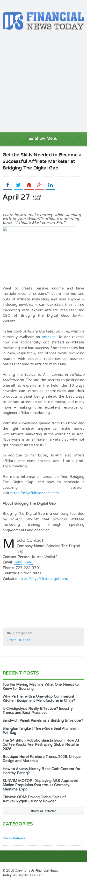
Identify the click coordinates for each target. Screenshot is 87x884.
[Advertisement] (43, 81)
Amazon (49, 337)
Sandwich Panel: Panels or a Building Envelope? (43, 720)
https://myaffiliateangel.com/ (44, 579)
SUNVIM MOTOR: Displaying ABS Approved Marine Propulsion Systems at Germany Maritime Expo (40, 785)
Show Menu (46, 138)
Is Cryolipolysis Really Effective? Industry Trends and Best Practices (38, 711)
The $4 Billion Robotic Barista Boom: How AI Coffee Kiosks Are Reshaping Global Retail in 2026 (41, 744)
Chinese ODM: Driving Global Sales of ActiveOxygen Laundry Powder (34, 799)
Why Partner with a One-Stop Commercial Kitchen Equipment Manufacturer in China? (39, 698)
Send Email (23, 562)
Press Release (18, 640)
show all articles (43, 811)
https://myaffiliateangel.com (34, 493)
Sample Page (72, 870)
